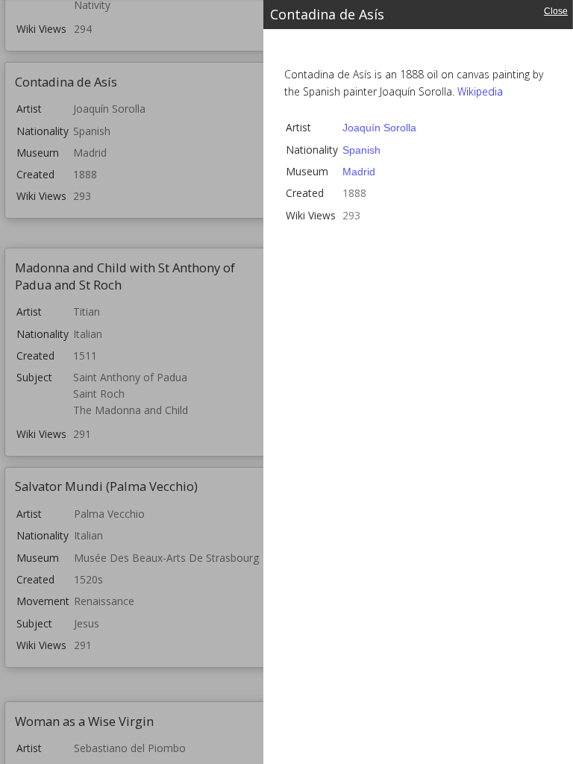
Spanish (361, 150)
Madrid (358, 172)
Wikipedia (480, 91)
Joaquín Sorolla (379, 128)
